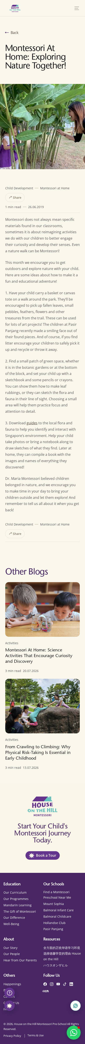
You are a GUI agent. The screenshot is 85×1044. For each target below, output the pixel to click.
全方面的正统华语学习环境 (61, 948)
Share (16, 197)
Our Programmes (16, 899)
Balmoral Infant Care (58, 910)
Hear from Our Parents (20, 960)
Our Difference (14, 917)
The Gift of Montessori (19, 911)
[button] (77, 8)
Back (14, 32)
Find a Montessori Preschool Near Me (57, 895)
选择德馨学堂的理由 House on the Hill (62, 956)
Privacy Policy (12, 1036)
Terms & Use (35, 1035)
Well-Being (11, 924)
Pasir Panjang (53, 929)
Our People (11, 954)
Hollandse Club (54, 923)
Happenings (12, 984)
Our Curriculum (15, 892)
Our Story (10, 948)
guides (32, 423)
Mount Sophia (53, 904)
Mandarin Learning (17, 905)
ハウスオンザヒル (55, 965)
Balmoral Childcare (57, 916)
